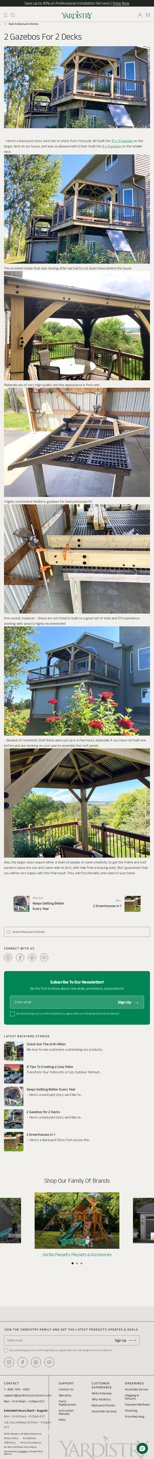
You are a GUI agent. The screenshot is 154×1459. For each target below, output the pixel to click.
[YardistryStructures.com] (77, 15)
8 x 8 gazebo (111, 146)
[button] (6, 15)
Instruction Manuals (66, 1412)
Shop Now (120, 3)
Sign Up (124, 1002)
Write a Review (102, 1393)
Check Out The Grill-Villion (46, 1044)
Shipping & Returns (132, 1397)
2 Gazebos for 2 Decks (43, 1112)
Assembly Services (104, 1411)
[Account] (140, 15)
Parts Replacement (67, 1403)
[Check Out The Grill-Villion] (13, 1051)
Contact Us (66, 1389)
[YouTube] (44, 957)
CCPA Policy (10, 1442)
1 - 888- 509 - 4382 (17, 1389)
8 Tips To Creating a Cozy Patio (50, 1067)
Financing (131, 1410)
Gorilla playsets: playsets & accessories (77, 1254)
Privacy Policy (11, 1438)
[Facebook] (20, 957)
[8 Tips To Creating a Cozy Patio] (13, 1073)
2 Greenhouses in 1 (41, 1135)
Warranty (65, 1395)
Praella (23, 1451)
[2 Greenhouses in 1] (13, 1141)
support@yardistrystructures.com (27, 1395)
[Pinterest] (32, 957)
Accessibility (29, 1438)
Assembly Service (136, 1389)
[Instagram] (8, 957)
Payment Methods (137, 1404)
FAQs (62, 1419)
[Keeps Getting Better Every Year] (13, 1096)
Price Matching (134, 1416)
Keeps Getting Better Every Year (51, 1089)
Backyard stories (103, 1405)
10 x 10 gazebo (122, 141)
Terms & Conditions (30, 1442)
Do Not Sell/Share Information (20, 1447)
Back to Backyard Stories (23, 23)
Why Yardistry (101, 1399)
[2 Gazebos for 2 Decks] (13, 1119)
